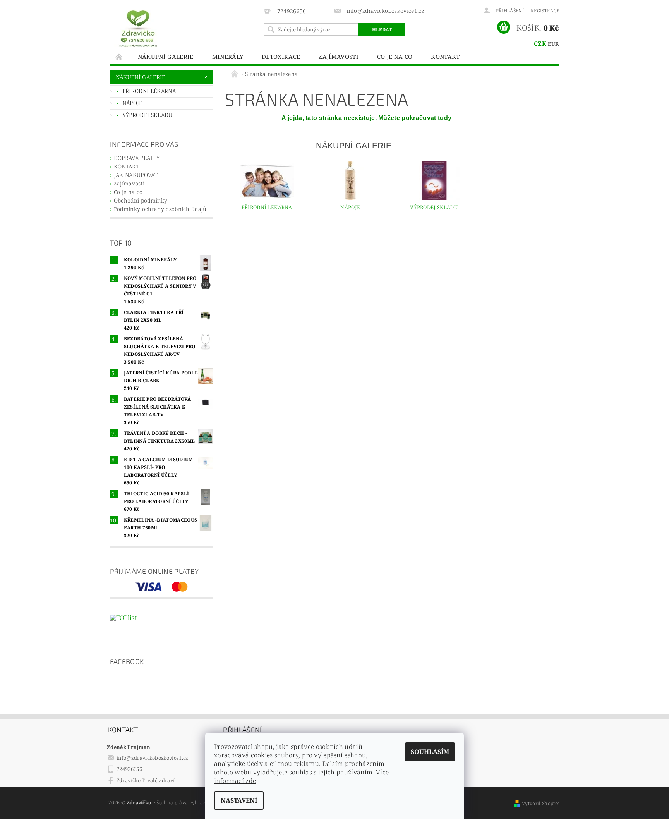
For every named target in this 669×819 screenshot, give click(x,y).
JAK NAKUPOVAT (136, 175)
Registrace (545, 10)
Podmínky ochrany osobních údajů (160, 209)
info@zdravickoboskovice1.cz (153, 757)
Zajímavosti (339, 56)
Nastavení (239, 800)
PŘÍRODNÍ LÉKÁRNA (149, 90)
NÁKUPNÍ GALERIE (166, 56)
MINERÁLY (228, 56)
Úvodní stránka (119, 57)
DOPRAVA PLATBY (137, 157)
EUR (553, 43)
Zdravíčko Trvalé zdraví (146, 780)
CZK (540, 43)
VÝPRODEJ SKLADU (147, 114)
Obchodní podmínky (140, 200)
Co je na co (395, 56)
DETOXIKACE (281, 56)
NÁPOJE (132, 102)
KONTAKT (445, 56)
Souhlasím (430, 751)
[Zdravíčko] (138, 28)
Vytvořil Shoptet (540, 803)
